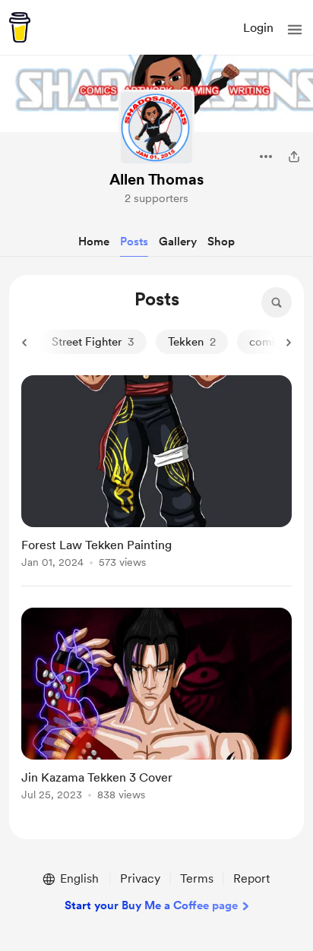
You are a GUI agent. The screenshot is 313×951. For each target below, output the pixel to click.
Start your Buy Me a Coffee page (151, 905)
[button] (295, 30)
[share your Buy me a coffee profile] (294, 156)
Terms (196, 878)
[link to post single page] (156, 474)
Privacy (140, 878)
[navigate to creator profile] (156, 128)
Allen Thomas (156, 179)
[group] (156, 480)
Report (251, 878)
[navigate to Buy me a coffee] (19, 27)
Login (258, 28)
